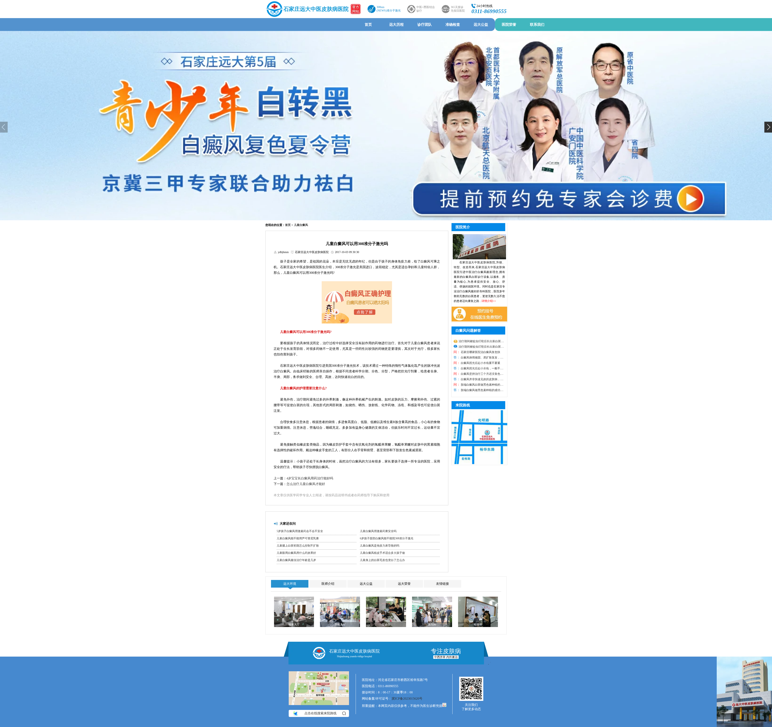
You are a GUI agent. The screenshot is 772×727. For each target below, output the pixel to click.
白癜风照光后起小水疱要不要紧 (480, 363)
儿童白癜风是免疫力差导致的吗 (379, 545)
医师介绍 (327, 583)
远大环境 (289, 583)
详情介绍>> (488, 301)
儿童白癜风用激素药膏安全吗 (378, 531)
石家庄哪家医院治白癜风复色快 (480, 352)
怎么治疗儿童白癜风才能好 (305, 484)
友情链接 (442, 583)
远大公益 (481, 25)
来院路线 (463, 405)
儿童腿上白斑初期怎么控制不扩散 (298, 545)
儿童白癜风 (301, 225)
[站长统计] (444, 705)
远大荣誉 (404, 583)
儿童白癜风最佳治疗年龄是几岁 (296, 560)
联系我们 (537, 25)
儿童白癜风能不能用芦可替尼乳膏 (298, 538)
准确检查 (453, 25)
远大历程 (396, 25)
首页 (368, 25)
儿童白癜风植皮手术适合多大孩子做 (382, 552)
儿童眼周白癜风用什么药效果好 (296, 552)
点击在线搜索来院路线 (320, 713)
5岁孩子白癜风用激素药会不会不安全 (300, 531)
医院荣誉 (509, 25)
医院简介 (463, 227)
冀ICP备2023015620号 (407, 698)
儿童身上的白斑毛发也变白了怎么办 (382, 560)
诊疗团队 (424, 25)
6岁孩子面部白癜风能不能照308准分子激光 (386, 538)
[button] (4, 127)
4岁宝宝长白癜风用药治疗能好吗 (309, 478)
